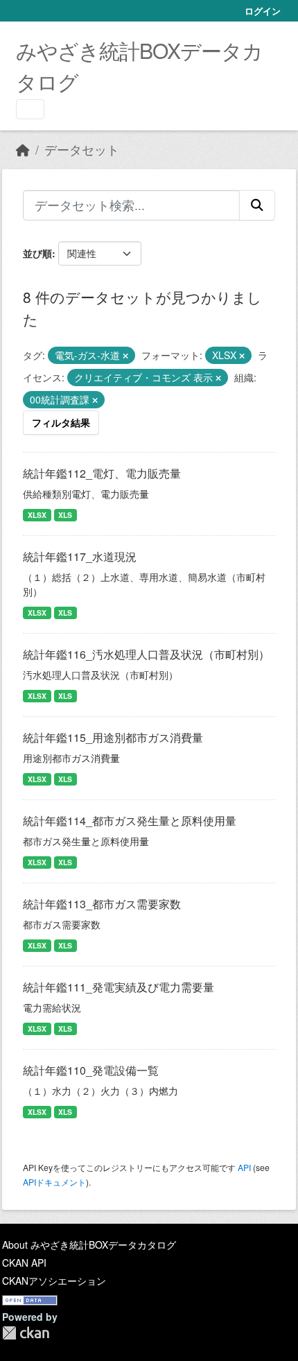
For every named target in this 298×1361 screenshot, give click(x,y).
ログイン (263, 10)
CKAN (25, 1333)
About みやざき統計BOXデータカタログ (89, 1244)
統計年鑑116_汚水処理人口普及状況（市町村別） (146, 654)
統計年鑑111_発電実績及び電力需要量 (118, 987)
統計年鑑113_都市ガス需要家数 (102, 904)
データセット (81, 149)
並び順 (37, 253)
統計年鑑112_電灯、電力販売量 (102, 473)
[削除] (125, 355)
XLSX (37, 515)
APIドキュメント (54, 1182)
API (244, 1167)
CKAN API (24, 1262)
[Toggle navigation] (30, 109)
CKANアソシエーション (54, 1281)
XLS (65, 515)
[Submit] (257, 205)
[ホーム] (23, 149)
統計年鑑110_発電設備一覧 (91, 1070)
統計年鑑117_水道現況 (80, 556)
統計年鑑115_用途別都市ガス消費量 (113, 737)
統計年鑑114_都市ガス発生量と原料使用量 (129, 821)
